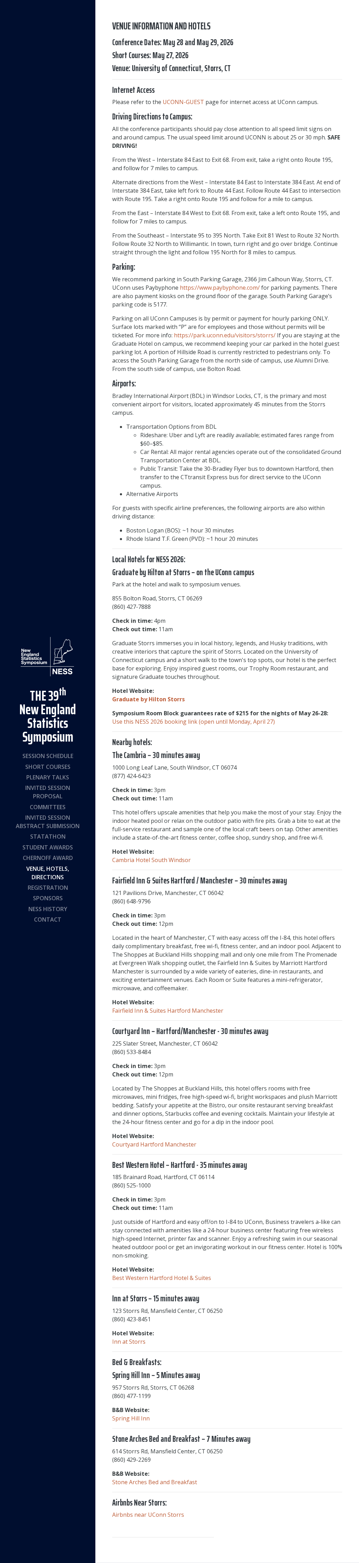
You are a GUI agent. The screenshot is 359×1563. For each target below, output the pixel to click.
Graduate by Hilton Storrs (148, 699)
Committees (48, 807)
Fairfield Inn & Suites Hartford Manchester (167, 1010)
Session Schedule (47, 756)
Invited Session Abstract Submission (48, 822)
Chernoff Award (48, 858)
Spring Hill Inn (131, 1418)
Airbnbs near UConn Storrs (148, 1515)
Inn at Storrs (128, 1341)
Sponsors (48, 898)
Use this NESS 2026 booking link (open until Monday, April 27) (193, 721)
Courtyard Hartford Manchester (154, 1144)
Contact (47, 919)
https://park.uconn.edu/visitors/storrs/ (225, 335)
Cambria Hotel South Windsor (151, 860)
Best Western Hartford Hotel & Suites (161, 1278)
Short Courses (47, 767)
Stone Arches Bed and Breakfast (154, 1482)
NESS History (47, 909)
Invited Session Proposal (47, 792)
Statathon (48, 836)
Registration (48, 887)
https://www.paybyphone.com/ (220, 287)
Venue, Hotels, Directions (47, 873)
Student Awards (47, 847)
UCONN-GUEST (183, 102)
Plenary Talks (47, 777)
